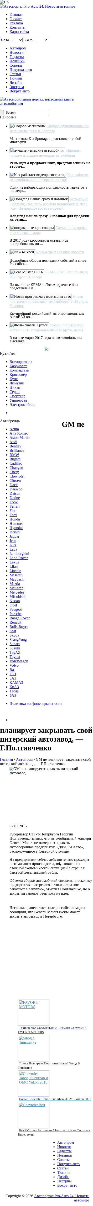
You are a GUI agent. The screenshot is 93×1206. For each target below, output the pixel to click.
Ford (13, 515)
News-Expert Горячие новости (60, 252)
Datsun (15, 493)
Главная (16, 14)
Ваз (12, 670)
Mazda (15, 584)
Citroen (15, 480)
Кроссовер (18, 374)
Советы (16, 65)
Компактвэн (19, 370)
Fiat (12, 511)
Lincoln (15, 571)
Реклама (16, 23)
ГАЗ (13, 674)
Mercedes (17, 592)
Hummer (16, 523)
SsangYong (18, 640)
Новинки (17, 61)
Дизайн (16, 82)
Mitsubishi (17, 597)
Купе (14, 379)
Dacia (14, 485)
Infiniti (15, 532)
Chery (14, 472)
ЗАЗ (13, 678)
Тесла (14, 691)
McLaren (16, 588)
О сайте (16, 19)
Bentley (15, 446)
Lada (13, 549)
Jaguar (14, 536)
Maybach (17, 579)
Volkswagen (19, 661)
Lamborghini (19, 554)
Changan (16, 468)
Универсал (18, 400)
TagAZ (15, 652)
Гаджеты (17, 57)
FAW (14, 502)
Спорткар (17, 396)
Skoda (14, 635)
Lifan (14, 566)
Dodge (15, 498)
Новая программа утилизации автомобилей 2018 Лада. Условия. (49, 301)
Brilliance (17, 450)
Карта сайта (19, 32)
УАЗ (13, 695)
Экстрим (17, 87)
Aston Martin (20, 438)
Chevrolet (17, 476)
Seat (13, 631)
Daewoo (16, 489)
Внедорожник (21, 362)
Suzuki (15, 648)
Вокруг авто (20, 91)
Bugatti (15, 459)
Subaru (15, 644)
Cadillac (16, 463)
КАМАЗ (16, 682)
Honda (15, 519)
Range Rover (20, 618)
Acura (14, 429)
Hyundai (16, 528)
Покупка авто (21, 70)
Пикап (15, 387)
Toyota (15, 657)
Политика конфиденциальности (36, 703)
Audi (13, 442)
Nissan (15, 601)
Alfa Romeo (19, 433)
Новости (17, 52)
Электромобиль (22, 405)
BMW (14, 455)
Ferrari (15, 506)
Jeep (13, 541)
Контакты (18, 27)
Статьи (15, 74)
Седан (15, 392)
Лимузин (17, 383)
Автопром (18, 48)
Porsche (15, 614)
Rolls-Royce (19, 627)
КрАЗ (14, 687)
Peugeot (16, 609)
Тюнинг (16, 78)
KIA (13, 545)
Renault (15, 622)
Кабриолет (18, 366)
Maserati (16, 575)
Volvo (14, 665)
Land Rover (19, 558)
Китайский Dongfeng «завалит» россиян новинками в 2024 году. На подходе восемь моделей (49, 203)
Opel (13, 605)
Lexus (14, 562)
